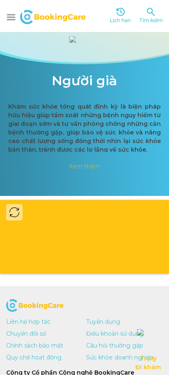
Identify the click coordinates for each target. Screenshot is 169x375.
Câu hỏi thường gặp (114, 345)
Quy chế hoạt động (34, 357)
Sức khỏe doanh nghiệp (120, 357)
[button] (11, 17)
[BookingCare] (53, 16)
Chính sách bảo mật (34, 345)
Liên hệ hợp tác (28, 321)
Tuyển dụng (103, 321)
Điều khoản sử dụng (115, 333)
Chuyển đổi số (26, 333)
